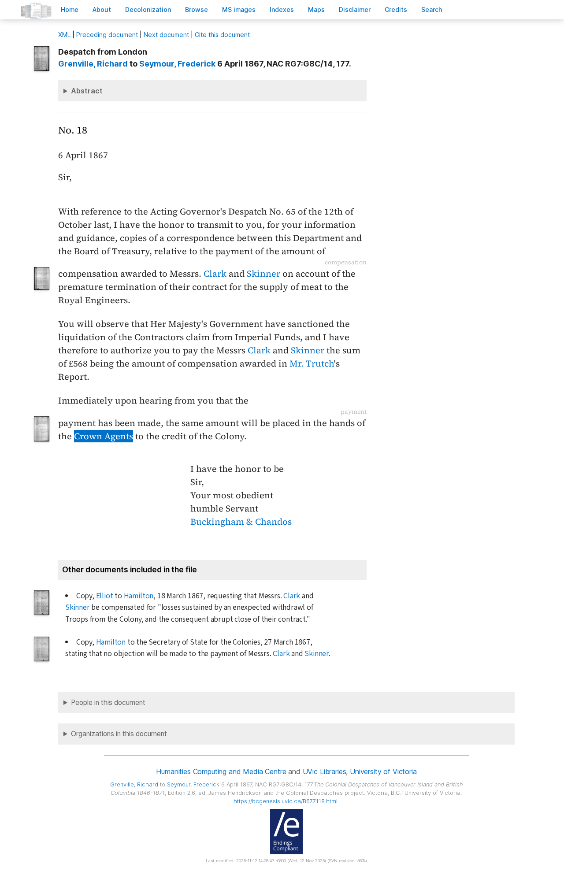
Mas (316, 9)
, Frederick (177, 63)
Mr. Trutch (311, 363)
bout (102, 9)
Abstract (87, 90)
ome (69, 9)
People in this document (108, 702)
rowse (196, 9)
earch (431, 9)
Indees (282, 9)
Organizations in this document (119, 734)
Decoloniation (148, 9)
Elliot (104, 595)
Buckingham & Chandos (241, 521)
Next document (166, 34)
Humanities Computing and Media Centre (221, 771)
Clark (215, 273)
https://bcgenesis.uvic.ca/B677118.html (286, 801)
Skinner (263, 273)
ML (64, 34)
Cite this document (222, 34)
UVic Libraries (324, 771)
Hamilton (138, 595)
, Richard (93, 63)
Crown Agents (103, 436)
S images (239, 9)
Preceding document (107, 34)
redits (396, 9)
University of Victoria (383, 771)
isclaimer (355, 9)
